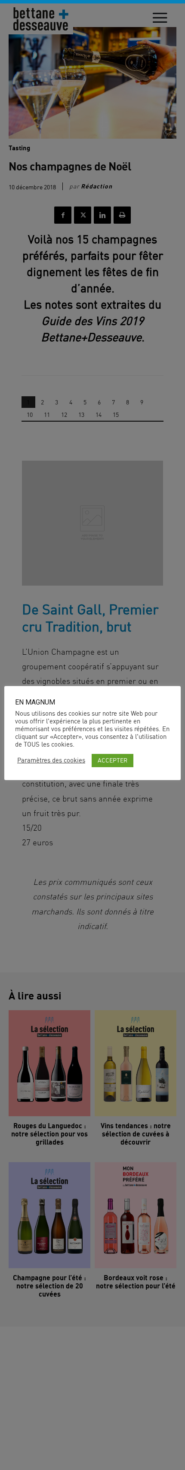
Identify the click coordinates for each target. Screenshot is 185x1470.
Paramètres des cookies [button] (51, 760)
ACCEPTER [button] (112, 760)
